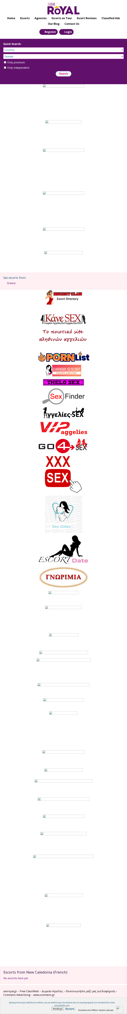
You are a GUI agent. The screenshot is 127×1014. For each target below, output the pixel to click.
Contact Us (71, 24)
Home (11, 18)
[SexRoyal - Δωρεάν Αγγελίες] (63, 8)
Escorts (25, 18)
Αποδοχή (57, 1008)
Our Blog (54, 24)
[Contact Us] (85, 32)
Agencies (41, 18)
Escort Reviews (87, 18)
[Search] (78, 32)
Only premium (16, 62)
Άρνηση (69, 1008)
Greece (11, 283)
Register (50, 32)
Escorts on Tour (62, 18)
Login (68, 32)
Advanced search (65, 79)
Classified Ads (111, 18)
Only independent (18, 67)
